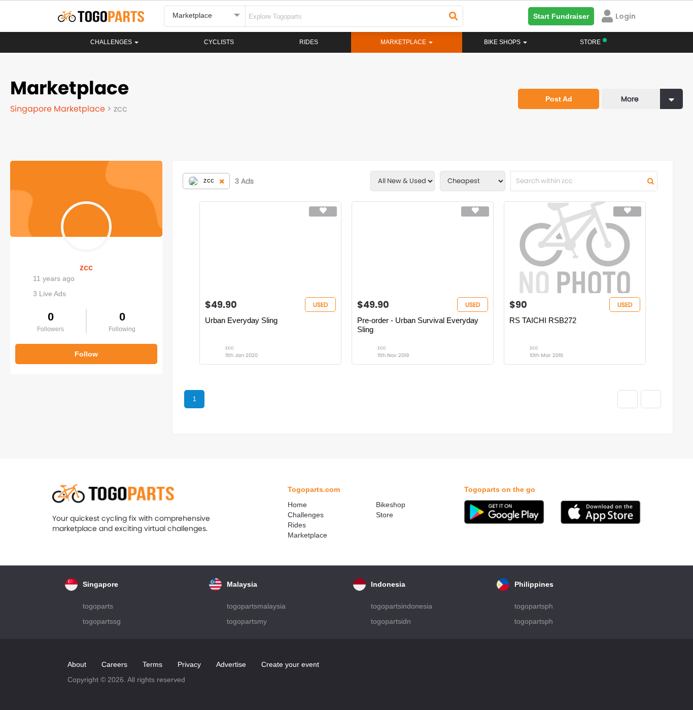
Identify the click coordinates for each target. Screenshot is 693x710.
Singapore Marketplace (58, 109)
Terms (152, 664)
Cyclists (219, 42)
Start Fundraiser (561, 16)
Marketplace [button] (404, 42)
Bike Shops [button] (503, 42)
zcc (86, 267)
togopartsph (533, 606)
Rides (308, 42)
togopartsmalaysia (256, 606)
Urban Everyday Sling (241, 320)
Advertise (231, 664)
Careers (114, 664)
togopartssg (102, 621)
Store (384, 515)
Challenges (111, 42)
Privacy (189, 664)
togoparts (98, 606)
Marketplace (307, 535)
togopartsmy (247, 621)
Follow (86, 354)
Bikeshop (390, 505)
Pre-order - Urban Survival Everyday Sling (417, 325)
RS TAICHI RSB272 (542, 320)
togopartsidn (391, 621)
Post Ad (558, 99)
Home (297, 505)
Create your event (290, 664)
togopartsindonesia (401, 606)
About (76, 664)
